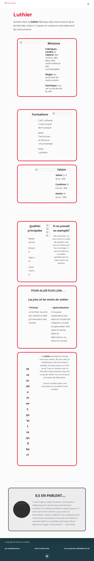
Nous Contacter (42, 548)
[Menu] (88, 4)
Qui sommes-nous (12, 548)
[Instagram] (47, 556)
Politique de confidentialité (76, 548)
